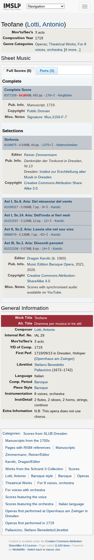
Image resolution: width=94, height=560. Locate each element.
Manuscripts (65, 448)
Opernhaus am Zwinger (54, 359)
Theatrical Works (62, 44)
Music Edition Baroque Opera (50, 264)
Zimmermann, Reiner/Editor (27, 455)
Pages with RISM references (27, 448)
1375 (45, 145)
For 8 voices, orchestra (55, 483)
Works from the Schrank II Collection (34, 469)
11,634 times (62, 545)
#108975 (10, 145)
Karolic (56, 207)
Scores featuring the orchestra (29, 504)
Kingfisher (65, 95)
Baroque (41, 382)
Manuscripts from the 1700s (27, 441)
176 (48, 95)
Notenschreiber (66, 145)
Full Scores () (19, 71)
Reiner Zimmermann (40, 155)
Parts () (47, 71)
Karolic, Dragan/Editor (22, 462)
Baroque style (42, 476)
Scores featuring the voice (26, 497)
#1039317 (11, 207)
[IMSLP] (13, 6)
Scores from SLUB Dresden (45, 434)
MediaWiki (19, 549)
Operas (41, 44)
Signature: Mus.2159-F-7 (47, 117)
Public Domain (38, 111)
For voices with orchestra (25, 490)
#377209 (10, 95)
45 (42, 234)
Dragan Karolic (39, 258)
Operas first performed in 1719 (29, 523)
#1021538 (11, 248)
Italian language (71, 504)
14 (44, 248)
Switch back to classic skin (43, 549)
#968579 (10, 234)
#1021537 (11, 221)
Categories (11, 434)
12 (45, 221)
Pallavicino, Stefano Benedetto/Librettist (36, 530)
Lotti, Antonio (45, 24)
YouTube (54, 292)
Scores (73, 469)
